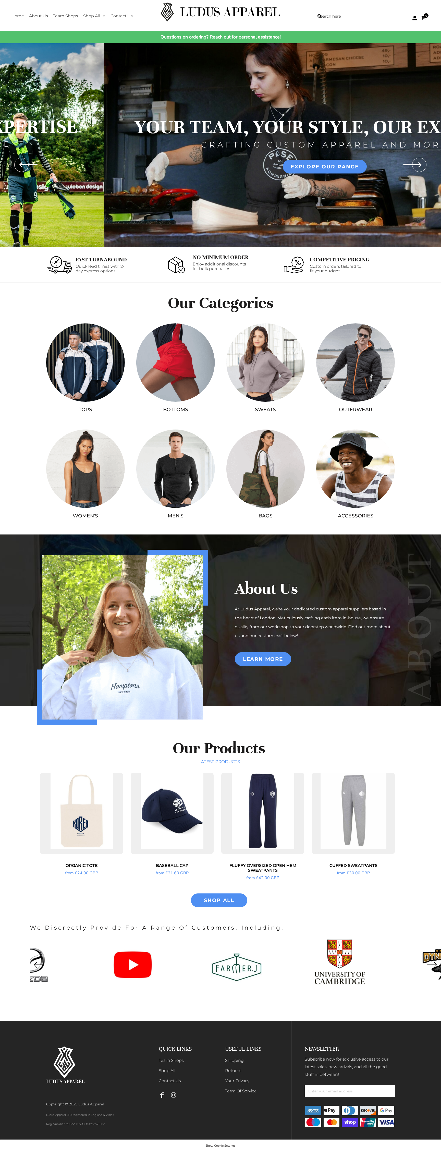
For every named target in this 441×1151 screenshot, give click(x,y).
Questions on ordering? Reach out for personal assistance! (221, 37)
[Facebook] (162, 1095)
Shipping (234, 1060)
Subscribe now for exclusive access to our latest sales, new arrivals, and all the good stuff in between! (346, 1067)
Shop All (167, 1070)
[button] (94, 15)
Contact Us (170, 1080)
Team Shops (171, 1060)
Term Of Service (241, 1091)
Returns (233, 1070)
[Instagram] (173, 1095)
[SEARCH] (319, 16)
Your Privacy (237, 1080)
